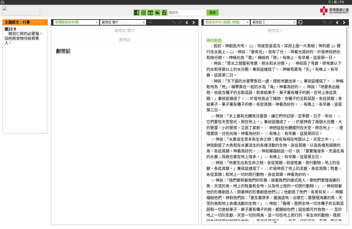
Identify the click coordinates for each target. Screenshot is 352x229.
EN (342, 2)
